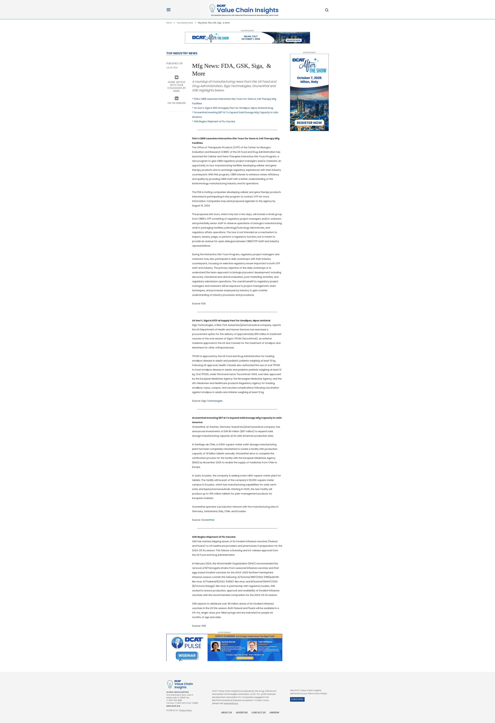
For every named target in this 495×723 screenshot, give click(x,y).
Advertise (242, 712)
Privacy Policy (186, 710)
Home (169, 22)
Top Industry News (185, 22)
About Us (226, 712)
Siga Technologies (211, 400)
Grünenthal (207, 519)
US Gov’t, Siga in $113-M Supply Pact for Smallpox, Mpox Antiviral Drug (233, 108)
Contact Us (258, 712)
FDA (203, 303)
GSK (203, 625)
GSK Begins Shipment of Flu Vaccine (214, 121)
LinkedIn (274, 712)
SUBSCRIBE (297, 699)
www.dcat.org (173, 705)
